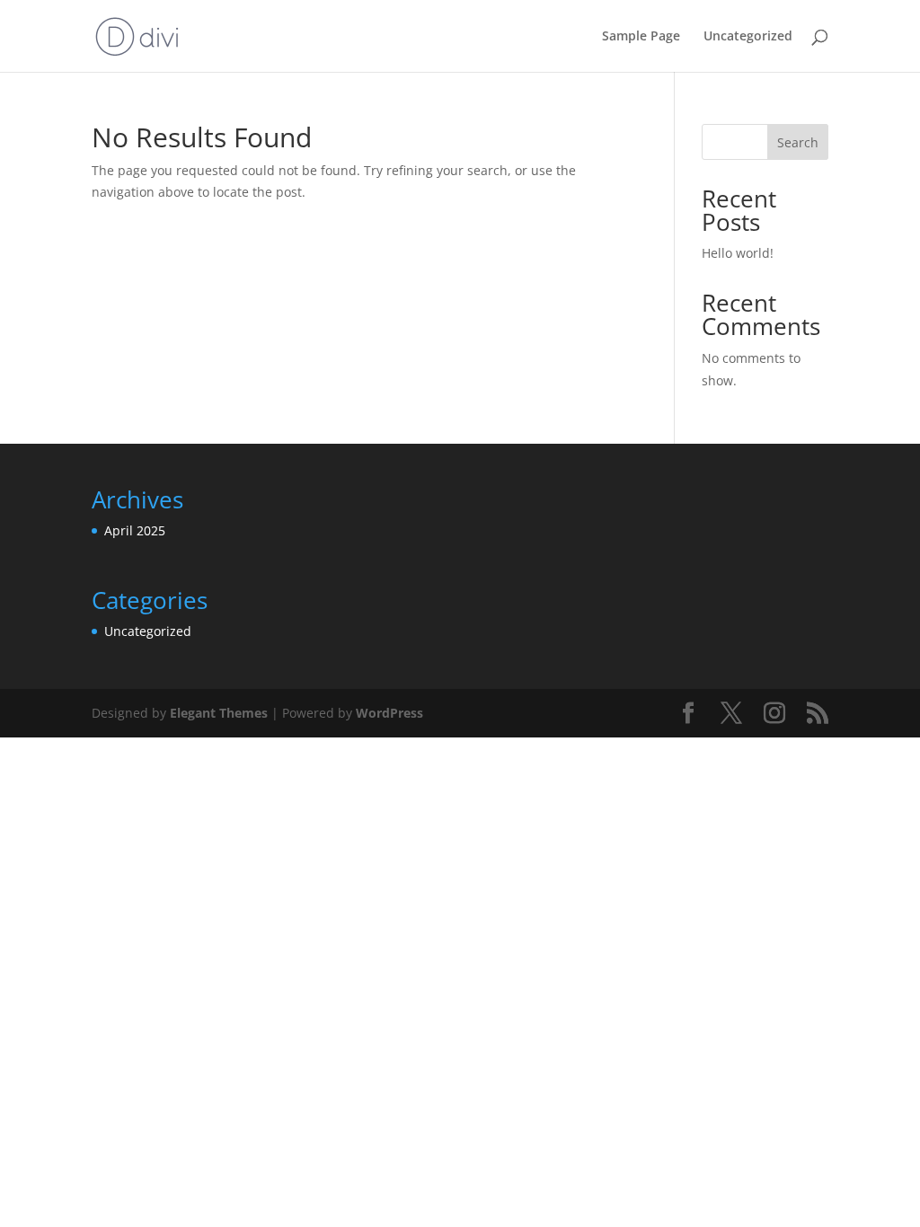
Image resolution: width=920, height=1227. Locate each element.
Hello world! (738, 252)
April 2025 (134, 530)
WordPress (389, 712)
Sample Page (641, 37)
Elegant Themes (219, 712)
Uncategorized (747, 37)
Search (797, 142)
